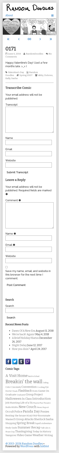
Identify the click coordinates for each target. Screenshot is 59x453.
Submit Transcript (17, 172)
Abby (40, 75)
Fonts (35, 391)
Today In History (42, 431)
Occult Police (13, 411)
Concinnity (16, 387)
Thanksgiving (23, 431)
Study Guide (11, 427)
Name (9, 138)
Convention (29, 387)
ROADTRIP (32, 415)
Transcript (11, 104)
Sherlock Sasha (43, 419)
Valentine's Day (16, 72)
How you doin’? (21, 349)
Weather (38, 435)
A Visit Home (16, 376)
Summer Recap (29, 427)
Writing (48, 435)
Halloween (13, 398)
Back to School (33, 376)
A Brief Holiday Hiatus (25, 337)
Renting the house (15, 415)
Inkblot (44, 446)
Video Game (24, 435)
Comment (13, 200)
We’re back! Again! (23, 334)
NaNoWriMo (11, 407)
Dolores (48, 75)
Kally (7, 78)
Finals (15, 391)
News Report (43, 407)
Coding (45, 383)
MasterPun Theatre (42, 403)
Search (9, 305)
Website (10, 160)
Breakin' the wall (23, 382)
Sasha (14, 78)
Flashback (25, 390)
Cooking (41, 387)
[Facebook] (8, 361)
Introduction (41, 398)
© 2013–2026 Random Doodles (24, 443)
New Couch (28, 407)
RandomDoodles (34, 54)
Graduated (21, 395)
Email (8, 149)
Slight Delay (19, 345)
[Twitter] (15, 361)
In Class (27, 398)
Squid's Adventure (43, 423)
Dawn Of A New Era (23, 330)
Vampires (10, 435)
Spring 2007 (26, 75)
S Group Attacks (24, 419)
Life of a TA (26, 402)
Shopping (10, 423)
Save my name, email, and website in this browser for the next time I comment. (28, 275)
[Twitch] (27, 361)
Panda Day (31, 411)
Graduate (10, 394)
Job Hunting (12, 402)
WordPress (27, 446)
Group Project (34, 394)
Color (8, 387)
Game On (43, 390)
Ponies (44, 411)
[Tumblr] (21, 361)
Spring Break (26, 423)
